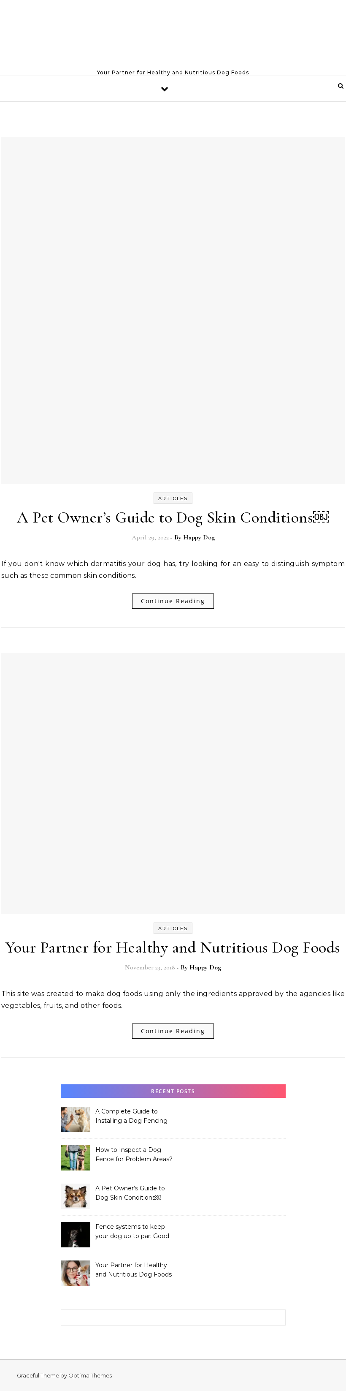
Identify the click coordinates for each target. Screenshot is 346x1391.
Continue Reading (173, 601)
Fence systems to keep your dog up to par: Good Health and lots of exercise (134, 1232)
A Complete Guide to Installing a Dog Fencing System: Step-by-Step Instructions (131, 1117)
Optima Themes (90, 1375)
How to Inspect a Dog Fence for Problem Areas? (134, 1154)
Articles (173, 498)
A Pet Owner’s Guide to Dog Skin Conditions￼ (173, 517)
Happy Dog (199, 537)
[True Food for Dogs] (173, 34)
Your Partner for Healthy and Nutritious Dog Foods (173, 947)
